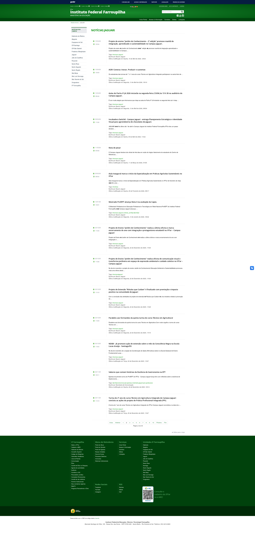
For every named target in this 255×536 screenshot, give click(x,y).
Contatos (167, 20)
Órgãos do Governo (179, 2)
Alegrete (74, 39)
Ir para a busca (95, 6)
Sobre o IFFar (75, 445)
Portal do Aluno (99, 445)
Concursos (98, 459)
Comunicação (75, 461)
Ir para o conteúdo (75, 6)
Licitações (181, 20)
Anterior (117, 423)
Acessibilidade (163, 6)
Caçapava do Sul (77, 42)
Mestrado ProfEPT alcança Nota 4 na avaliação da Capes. (133, 202)
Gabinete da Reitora (78, 36)
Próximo (159, 423)
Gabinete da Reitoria (77, 449)
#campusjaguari (118, 274)
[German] (134, 7)
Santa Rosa (75, 64)
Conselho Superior (76, 452)
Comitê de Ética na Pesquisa (79, 465)
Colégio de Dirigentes (77, 454)
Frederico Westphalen (79, 51)
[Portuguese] (130, 7)
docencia (121, 383)
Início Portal (143, 20)
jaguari (141, 383)
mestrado (135, 383)
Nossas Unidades (100, 452)
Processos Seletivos (100, 456)
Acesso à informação (140, 2)
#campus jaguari (118, 54)
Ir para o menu (85, 6)
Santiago (145, 465)
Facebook (98, 487)
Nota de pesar (115, 148)
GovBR (72, 2)
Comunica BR (125, 2)
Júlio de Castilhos (77, 58)
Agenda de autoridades (77, 468)
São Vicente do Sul (78, 79)
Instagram (98, 492)
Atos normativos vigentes (78, 484)
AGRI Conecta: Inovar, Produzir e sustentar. (127, 69)
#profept (136, 213)
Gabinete (145, 445)
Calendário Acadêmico (77, 456)
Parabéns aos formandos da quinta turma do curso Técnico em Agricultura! (141, 318)
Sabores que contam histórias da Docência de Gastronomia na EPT (137, 372)
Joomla (97, 518)
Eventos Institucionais (77, 482)
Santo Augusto (76, 67)
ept (125, 383)
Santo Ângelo (76, 70)
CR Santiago (76, 45)
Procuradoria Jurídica (77, 475)
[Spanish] (137, 7)
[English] (132, 7)
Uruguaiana (75, 82)
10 (153, 423)
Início (111, 423)
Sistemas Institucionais (101, 461)
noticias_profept (128, 213)
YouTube (97, 489)
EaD (120, 492)
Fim (165, 423)
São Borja (75, 73)
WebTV (73, 486)
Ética (72, 463)
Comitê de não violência (78, 479)
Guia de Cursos (99, 454)
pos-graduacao (148, 383)
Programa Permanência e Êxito (80, 488)
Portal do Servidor (100, 447)
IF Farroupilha (76, 85)
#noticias (115, 187)
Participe (154, 2)
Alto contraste (173, 6)
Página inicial (75, 22)
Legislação (165, 2)
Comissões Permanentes (78, 477)
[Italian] (135, 7)
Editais (174, 20)
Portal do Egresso (100, 449)
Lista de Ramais (75, 459)
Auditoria (73, 470)
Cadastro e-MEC (76, 447)
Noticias (121, 487)
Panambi (74, 61)
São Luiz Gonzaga (77, 76)
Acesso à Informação (155, 20)
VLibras (182, 6)
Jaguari (74, 55)
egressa (129, 383)
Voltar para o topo (179, 432)
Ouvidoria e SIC (75, 472)
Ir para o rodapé (105, 6)
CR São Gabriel (77, 48)
